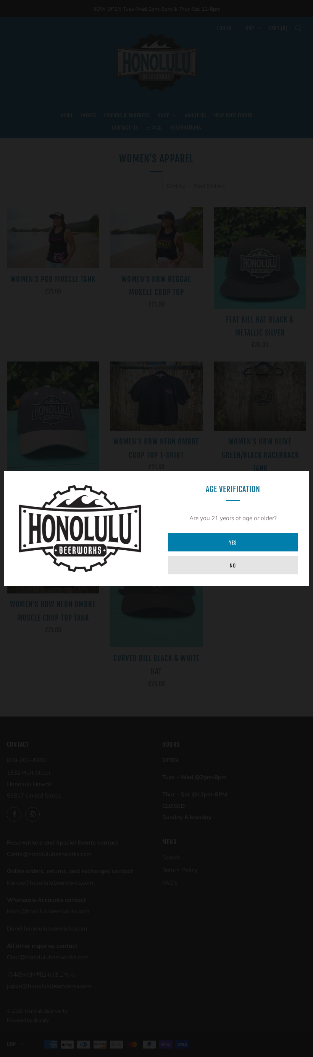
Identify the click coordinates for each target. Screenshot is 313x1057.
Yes (233, 542)
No (233, 565)
